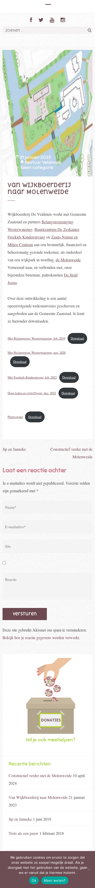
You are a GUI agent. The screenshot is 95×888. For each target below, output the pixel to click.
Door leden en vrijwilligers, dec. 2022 (32, 393)
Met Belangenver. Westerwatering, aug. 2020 (37, 352)
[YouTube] (52, 20)
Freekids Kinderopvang (26, 237)
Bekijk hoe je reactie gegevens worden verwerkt (41, 637)
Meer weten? (55, 880)
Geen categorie (37, 167)
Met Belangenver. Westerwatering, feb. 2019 (36, 338)
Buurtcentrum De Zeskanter (56, 229)
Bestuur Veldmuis (43, 162)
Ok (34, 880)
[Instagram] (63, 20)
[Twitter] (41, 20)
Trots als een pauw (24, 833)
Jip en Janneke (14, 449)
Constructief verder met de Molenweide (40, 775)
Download (77, 338)
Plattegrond (15, 417)
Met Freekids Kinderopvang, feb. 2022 (32, 377)
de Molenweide (68, 259)
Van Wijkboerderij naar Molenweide (38, 797)
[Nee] (88, 869)
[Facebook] (31, 20)
